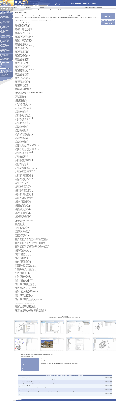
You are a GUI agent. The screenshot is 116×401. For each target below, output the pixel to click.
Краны (3, 31)
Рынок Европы (5, 54)
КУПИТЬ (29, 5)
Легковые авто (5, 22)
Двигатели (4, 46)
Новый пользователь (43, 9)
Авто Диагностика (6, 51)
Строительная (5, 30)
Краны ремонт (5, 48)
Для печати (4, 72)
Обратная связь (36, 5)
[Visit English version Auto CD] (6, 12)
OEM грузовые (5, 26)
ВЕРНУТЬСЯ (108, 23)
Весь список (4, 16)
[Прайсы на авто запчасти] (6, 62)
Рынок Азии (4, 55)
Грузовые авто (5, 23)
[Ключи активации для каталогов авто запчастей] (6, 65)
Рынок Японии (5, 58)
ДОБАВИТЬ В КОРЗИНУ (108, 21)
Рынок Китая (4, 59)
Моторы (3, 32)
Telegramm (85, 3)
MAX (72, 3)
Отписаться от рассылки (66, 9)
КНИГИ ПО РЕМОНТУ (90, 7)
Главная (16, 5)
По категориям (5, 17)
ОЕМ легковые (5, 25)
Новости (21, 5)
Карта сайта (4, 74)
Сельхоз (3, 44)
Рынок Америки (5, 57)
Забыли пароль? (54, 9)
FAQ (25, 5)
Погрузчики (4, 27)
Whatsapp (78, 3)
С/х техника (4, 29)
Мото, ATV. (4, 34)
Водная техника (5, 35)
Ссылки (3, 75)
